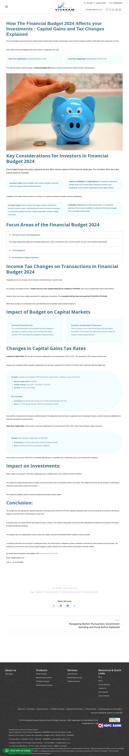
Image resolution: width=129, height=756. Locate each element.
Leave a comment (70, 588)
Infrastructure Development (26, 235)
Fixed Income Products (44, 685)
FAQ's (100, 681)
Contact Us (102, 688)
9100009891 (70, 735)
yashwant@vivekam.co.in (60, 739)
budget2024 (39, 592)
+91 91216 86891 (49, 743)
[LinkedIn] (67, 606)
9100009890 (47, 739)
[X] (74, 606)
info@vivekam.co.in (94, 10)
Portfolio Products (42, 681)
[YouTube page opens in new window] (116, 9)
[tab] (64, 234)
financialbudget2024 (52, 592)
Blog (100, 677)
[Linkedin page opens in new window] (113, 9)
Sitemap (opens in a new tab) (110, 709)
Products (30, 709)
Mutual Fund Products (44, 678)
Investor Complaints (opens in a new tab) (106, 713)
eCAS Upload (103, 692)
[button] (18, 750)
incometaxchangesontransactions (71, 592)
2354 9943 (38, 739)
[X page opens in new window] (110, 9)
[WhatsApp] (54, 606)
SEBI (69, 720)
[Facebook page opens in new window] (106, 9)
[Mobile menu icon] (6, 6)
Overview (9, 674)
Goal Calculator (103, 696)
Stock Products (41, 674)
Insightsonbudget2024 (91, 592)
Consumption (18, 250)
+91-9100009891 (116, 3)
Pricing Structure (104, 684)
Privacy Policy (91, 709)
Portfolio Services (73, 681)
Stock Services (72, 674)
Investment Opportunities (25, 257)
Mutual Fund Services (74, 678)
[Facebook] (61, 606)
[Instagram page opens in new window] (119, 9)
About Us (21, 709)
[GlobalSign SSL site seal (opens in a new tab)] (114, 720)
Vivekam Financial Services (48, 553)
